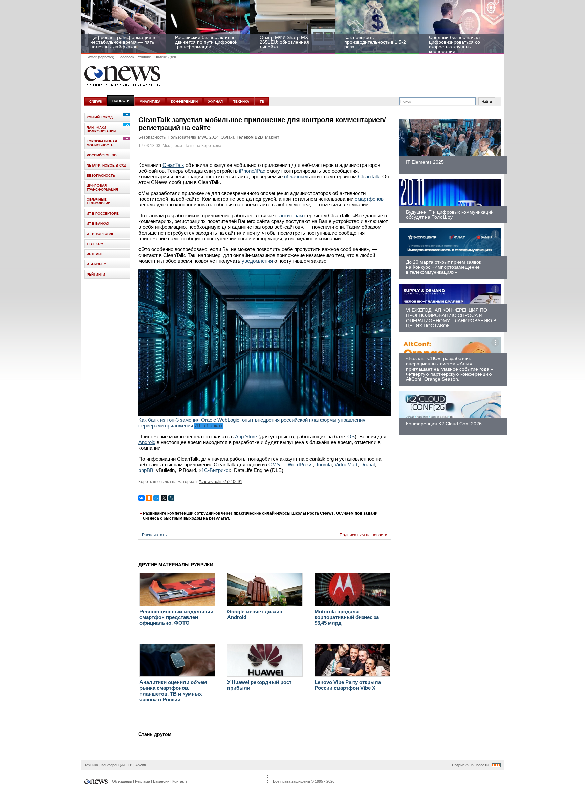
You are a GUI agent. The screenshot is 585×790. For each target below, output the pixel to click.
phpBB (145, 470)
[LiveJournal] (171, 498)
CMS (274, 464)
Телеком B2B (250, 137)
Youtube (144, 57)
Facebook (126, 57)
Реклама (142, 781)
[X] (164, 498)
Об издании (122, 781)
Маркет (272, 137)
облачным (296, 176)
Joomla (324, 464)
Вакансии (161, 781)
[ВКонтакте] (141, 498)
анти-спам (291, 215)
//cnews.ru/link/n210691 (220, 481)
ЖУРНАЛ (215, 101)
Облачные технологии (98, 201)
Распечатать (154, 535)
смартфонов (369, 199)
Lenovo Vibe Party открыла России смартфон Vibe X (348, 685)
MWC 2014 (208, 137)
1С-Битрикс (215, 470)
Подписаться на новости (363, 535)
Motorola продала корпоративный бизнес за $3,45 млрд (347, 617)
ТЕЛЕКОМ (95, 244)
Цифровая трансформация (102, 187)
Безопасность (152, 137)
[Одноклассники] (149, 498)
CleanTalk (173, 165)
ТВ (262, 101)
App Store (246, 436)
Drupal (367, 464)
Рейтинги (96, 274)
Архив (140, 765)
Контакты (180, 781)
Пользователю (182, 137)
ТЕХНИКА (241, 101)
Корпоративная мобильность (102, 143)
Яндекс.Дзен (165, 57)
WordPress (300, 464)
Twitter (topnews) (100, 57)
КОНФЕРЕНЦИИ (184, 101)
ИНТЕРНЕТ (96, 254)
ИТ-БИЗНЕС (96, 264)
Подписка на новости (470, 765)
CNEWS (95, 101)
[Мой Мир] (156, 498)
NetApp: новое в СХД (106, 165)
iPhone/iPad (252, 171)
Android (146, 442)
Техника (91, 765)
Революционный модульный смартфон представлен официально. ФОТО (176, 617)
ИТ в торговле (100, 234)
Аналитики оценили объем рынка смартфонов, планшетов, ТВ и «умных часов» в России (173, 690)
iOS (350, 436)
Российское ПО (102, 155)
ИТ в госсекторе (103, 213)
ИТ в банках (98, 223)
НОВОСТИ (120, 101)
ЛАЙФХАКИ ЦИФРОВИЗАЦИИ (101, 129)
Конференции (113, 765)
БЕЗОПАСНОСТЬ (101, 175)
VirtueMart (346, 464)
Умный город (100, 117)
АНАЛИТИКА (150, 101)
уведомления (257, 261)
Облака (228, 137)
